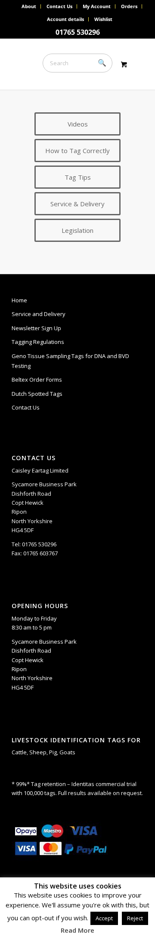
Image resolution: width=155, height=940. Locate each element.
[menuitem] (29, 6)
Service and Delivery (38, 314)
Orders (129, 6)
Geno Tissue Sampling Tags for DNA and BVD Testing (70, 361)
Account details (65, 19)
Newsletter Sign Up (36, 328)
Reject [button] (135, 918)
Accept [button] (104, 918)
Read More (77, 930)
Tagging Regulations (38, 342)
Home (19, 300)
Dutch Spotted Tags (37, 394)
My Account (97, 6)
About (29, 6)
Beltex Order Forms (37, 379)
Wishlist (103, 19)
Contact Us (59, 6)
